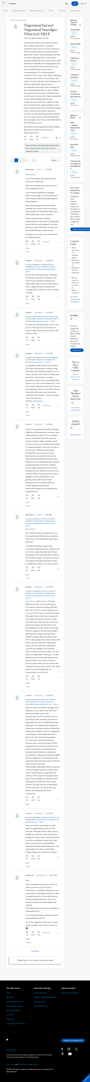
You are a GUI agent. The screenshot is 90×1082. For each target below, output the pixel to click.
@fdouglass (30, 174)
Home (5, 10)
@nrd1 (39, 169)
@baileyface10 (41, 875)
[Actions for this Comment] (58, 242)
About (8, 993)
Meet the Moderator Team (15, 1002)
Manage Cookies (33, 1064)
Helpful (31, 139)
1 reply (28, 252)
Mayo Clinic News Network (70, 993)
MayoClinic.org (11, 1050)
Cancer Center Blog (40, 993)
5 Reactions (45, 137)
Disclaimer (9, 1015)
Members (62, 10)
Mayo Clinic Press (39, 1002)
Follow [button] (74, 33)
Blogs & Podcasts (37, 10)
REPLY (28, 248)
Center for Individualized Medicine (45, 997)
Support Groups (18, 10)
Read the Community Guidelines (75, 299)
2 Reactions (46, 405)
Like (25, 139)
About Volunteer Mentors (14, 1006)
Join (75, 3)
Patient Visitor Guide (40, 1006)
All (80, 24)
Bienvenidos (75, 434)
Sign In (83, 3)
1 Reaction (46, 242)
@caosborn (38, 424)
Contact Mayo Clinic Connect (15, 1023)
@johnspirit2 (37, 401)
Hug (37, 139)
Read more (77, 350)
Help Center (75, 10)
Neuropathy (75, 29)
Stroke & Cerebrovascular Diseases (75, 94)
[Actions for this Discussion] (60, 138)
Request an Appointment (73, 1040)
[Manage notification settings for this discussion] (56, 138)
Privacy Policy (22, 1064)
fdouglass (36, 38)
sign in (27, 960)
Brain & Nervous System (17, 20)
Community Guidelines (13, 1010)
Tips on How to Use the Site (75, 376)
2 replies (28, 506)
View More (35, 951)
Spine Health (75, 44)
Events (51, 10)
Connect (12, 3)
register (36, 960)
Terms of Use (10, 1064)
